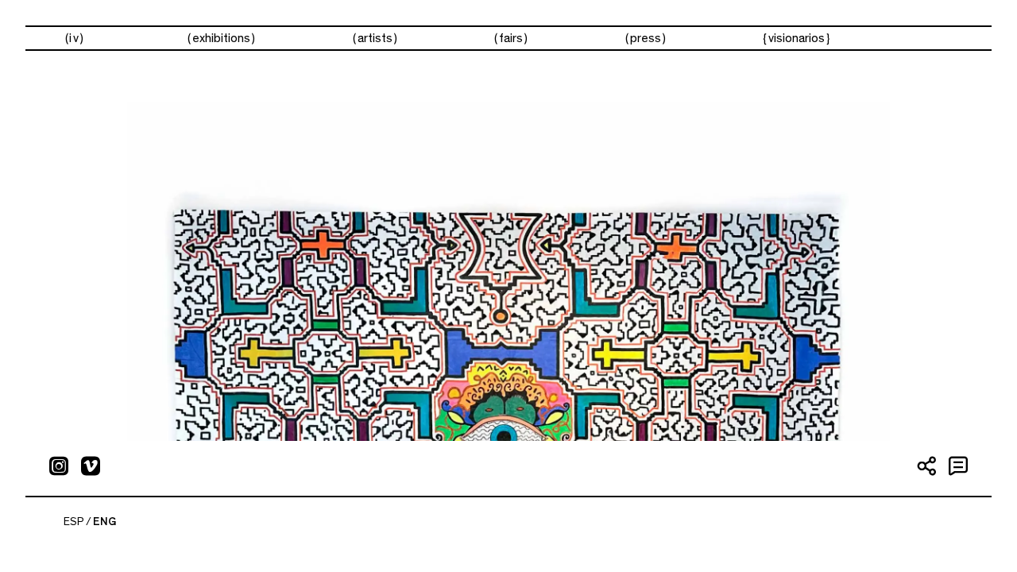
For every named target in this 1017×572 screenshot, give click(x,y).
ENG (104, 522)
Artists (375, 38)
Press (645, 38)
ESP (74, 522)
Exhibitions (221, 38)
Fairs (511, 38)
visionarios (796, 38)
